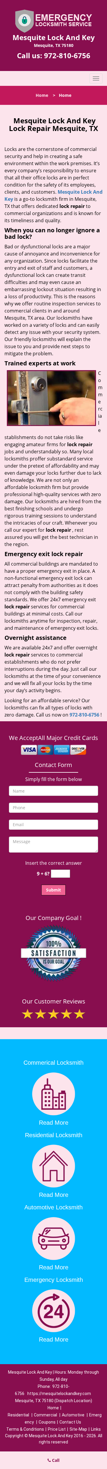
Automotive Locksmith (53, 1207)
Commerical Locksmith (53, 1062)
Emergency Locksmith (53, 1280)
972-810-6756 (67, 55)
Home (42, 95)
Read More (53, 1122)
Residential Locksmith (53, 1135)
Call (55, 1460)
